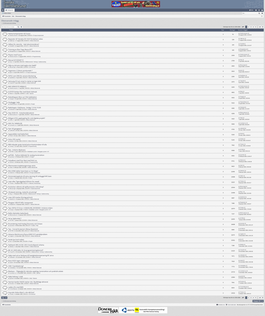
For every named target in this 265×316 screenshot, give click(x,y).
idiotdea (12, 246)
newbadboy (13, 267)
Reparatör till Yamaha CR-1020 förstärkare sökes (25, 39)
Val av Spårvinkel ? (14, 218)
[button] (242, 27)
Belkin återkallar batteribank (18, 213)
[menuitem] (251, 10)
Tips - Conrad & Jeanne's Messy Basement (23, 229)
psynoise (12, 156)
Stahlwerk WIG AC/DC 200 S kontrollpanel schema (26, 245)
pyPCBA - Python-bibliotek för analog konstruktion (26, 155)
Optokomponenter (35, 188)
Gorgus (12, 209)
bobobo (11, 141)
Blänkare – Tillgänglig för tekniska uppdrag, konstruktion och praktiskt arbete (35, 271)
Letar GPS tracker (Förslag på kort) (20, 197)
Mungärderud (13, 51)
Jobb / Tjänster (30, 93)
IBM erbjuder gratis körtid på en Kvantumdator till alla (27, 145)
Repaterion (12, 204)
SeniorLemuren (13, 35)
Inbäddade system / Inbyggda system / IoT (38, 151)
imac (11, 61)
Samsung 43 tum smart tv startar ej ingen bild (24, 81)
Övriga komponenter (38, 35)
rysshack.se (13, 125)
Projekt (33, 104)
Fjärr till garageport (15, 129)
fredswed (12, 109)
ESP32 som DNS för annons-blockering (22, 76)
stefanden (12, 257)
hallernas (12, 40)
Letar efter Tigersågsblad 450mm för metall (23, 181)
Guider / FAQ (35, 225)
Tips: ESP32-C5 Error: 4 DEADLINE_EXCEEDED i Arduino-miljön (30, 208)
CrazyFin (12, 252)
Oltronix (12, 162)
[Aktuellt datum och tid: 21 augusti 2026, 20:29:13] (262, 16)
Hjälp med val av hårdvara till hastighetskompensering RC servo (31, 255)
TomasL (12, 146)
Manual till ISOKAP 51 (16, 60)
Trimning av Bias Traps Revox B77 (20, 49)
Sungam (12, 98)
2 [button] (248, 27)
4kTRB (11, 151)
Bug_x (11, 193)
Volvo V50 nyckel (14, 139)
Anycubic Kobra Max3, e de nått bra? (21, 292)
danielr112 (12, 199)
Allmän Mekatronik (34, 46)
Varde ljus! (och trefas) (16, 240)
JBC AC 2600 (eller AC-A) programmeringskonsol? (25, 250)
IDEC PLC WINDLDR (15, 123)
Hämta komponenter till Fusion (19, 34)
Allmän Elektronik (34, 40)
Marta (11, 93)
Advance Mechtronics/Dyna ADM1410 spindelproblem (27, 234)
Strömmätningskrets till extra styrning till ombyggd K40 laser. (30, 176)
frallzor (11, 178)
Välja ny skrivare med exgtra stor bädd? (22, 65)
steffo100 (12, 130)
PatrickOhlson (13, 104)
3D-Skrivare (32, 67)
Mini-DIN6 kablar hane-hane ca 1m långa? (23, 171)
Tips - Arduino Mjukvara (16, 150)
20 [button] (260, 27)
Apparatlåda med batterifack (18, 134)
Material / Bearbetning (34, 183)
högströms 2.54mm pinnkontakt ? (20, 71)
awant (11, 262)
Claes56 (12, 83)
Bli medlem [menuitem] (262, 10)
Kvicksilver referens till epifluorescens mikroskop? (26, 187)
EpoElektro (12, 77)
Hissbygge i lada (14, 102)
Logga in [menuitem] (259, 10)
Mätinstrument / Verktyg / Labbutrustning (36, 61)
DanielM (12, 46)
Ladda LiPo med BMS (15, 287)
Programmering (36, 56)
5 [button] (255, 27)
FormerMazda (13, 288)
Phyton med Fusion (15, 55)
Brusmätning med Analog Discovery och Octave (25, 224)
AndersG (12, 172)
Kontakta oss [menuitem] (221, 304)
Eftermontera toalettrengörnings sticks (22, 166)
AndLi (11, 120)
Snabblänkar (3, 10)
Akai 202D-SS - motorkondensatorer (21, 113)
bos (11, 241)
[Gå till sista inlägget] (248, 33)
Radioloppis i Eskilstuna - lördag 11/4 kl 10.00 (24, 108)
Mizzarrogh (12, 67)
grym (11, 72)
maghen (12, 236)
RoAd (11, 135)
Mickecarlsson (13, 114)
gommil (11, 278)
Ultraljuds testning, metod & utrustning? (22, 192)
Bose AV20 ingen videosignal (18, 261)
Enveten (12, 283)
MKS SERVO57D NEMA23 (17, 86)
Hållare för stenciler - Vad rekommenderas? (23, 44)
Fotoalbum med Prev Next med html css (22, 160)
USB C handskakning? (15, 266)
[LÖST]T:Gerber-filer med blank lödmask (22, 92)
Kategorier (10, 10)
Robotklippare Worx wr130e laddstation (22, 97)
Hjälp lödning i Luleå (15, 277)
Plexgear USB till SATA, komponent (20, 203)
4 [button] (253, 27)
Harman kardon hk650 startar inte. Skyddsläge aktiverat (28, 282)
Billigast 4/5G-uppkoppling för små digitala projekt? (26, 118)
